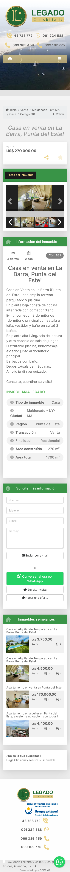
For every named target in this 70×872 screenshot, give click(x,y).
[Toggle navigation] (59, 59)
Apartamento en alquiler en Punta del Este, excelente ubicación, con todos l (32, 715)
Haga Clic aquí (16, 760)
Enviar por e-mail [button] (36, 555)
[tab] (20, 175)
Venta (24, 110)
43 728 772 (23, 36)
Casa (12, 114)
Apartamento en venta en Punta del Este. (34, 687)
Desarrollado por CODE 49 (35, 870)
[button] (10, 201)
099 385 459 (23, 45)
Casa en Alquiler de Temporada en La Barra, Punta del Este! (31, 630)
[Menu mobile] (10, 58)
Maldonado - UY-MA (45, 110)
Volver (59, 114)
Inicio (13, 110)
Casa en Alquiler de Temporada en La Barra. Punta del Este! (31, 660)
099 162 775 (55, 45)
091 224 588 (53, 36)
